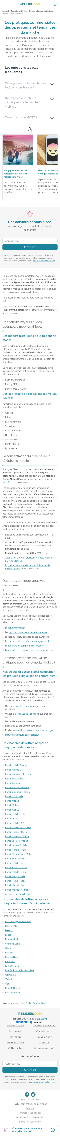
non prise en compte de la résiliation (26, 645)
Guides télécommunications (41, 11)
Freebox (9, 930)
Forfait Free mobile (14, 778)
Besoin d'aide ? (44, 1037)
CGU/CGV (44, 1042)
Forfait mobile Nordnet (16, 890)
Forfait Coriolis (12, 783)
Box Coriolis (11, 926)
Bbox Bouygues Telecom (18, 921)
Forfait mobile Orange (16, 765)
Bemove (30, 1108)
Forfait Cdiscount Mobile (17, 792)
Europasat (10, 961)
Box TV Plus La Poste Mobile (19, 970)
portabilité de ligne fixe (26, 714)
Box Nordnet (11, 939)
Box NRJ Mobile (13, 988)
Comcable (10, 975)
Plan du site (16, 1037)
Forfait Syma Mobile (15, 858)
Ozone (8, 948)
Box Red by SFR (13, 957)
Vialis (7, 984)
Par (38, 1003)
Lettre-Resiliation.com (30, 1122)
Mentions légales (15, 1042)
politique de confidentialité (44, 261)
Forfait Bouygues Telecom (18, 774)
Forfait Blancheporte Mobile (19, 854)
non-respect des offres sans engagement (28, 641)
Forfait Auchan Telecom (17, 787)
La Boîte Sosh (12, 966)
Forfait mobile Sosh (15, 814)
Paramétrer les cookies (30, 1113)
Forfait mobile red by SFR (18, 827)
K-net (8, 935)
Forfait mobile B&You (15, 823)
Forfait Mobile (12, 801)
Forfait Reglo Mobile (15, 881)
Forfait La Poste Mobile (16, 841)
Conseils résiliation (19, 11)
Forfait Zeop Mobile (15, 876)
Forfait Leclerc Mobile (16, 845)
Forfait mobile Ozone (15, 872)
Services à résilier (15, 1025)
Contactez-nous (44, 1031)
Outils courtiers (15, 1048)
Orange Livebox (13, 944)
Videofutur (10, 979)
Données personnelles (44, 1025)
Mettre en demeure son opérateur (22, 735)
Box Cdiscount (12, 992)
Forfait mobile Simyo (15, 863)
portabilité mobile (24, 706)
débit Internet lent (16, 628)
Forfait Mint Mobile (14, 885)
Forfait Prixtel (11, 818)
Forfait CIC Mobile (14, 796)
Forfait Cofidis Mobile (15, 850)
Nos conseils (15, 1031)
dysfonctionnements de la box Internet (28, 632)
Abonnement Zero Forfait (17, 894)
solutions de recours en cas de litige (34, 730)
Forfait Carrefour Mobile (17, 836)
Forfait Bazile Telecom (16, 867)
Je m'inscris (30, 247)
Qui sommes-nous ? (44, 1048)
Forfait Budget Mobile (16, 832)
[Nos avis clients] (30, 1022)
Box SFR (9, 952)
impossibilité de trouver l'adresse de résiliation (29, 650)
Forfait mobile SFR (14, 770)
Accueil (5, 11)
